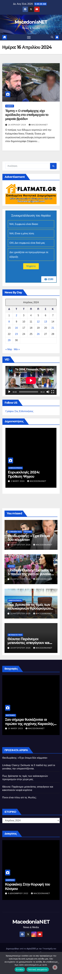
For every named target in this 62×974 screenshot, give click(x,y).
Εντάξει (19, 969)
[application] (31, 380)
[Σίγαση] (47, 391)
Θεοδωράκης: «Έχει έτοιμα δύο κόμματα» (29, 538)
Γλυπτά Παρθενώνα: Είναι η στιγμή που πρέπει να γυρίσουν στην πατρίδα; (29, 472)
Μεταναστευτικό (15, 635)
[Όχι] (58, 962)
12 (38, 321)
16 (16, 328)
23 (16, 334)
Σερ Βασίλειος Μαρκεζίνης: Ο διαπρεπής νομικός (27, 721)
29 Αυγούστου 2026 (20, 545)
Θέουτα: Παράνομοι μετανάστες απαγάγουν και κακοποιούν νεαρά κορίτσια (29, 643)
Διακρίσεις (10, 880)
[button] (52, 37)
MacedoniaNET (31, 22)
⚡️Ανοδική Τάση (14, 532)
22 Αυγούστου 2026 (20, 613)
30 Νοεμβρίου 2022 (18, 893)
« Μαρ (8, 349)
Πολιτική (27, 532)
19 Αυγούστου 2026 (20, 648)
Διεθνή (11, 566)
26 (38, 334)
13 (45, 321)
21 (52, 328)
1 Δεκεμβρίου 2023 (21, 477)
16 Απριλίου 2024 (17, 125)
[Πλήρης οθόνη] (52, 391)
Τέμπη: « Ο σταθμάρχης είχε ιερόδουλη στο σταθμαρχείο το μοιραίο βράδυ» (26, 115)
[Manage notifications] (55, 967)
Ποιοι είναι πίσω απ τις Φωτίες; (19, 797)
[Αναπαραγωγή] (9, 391)
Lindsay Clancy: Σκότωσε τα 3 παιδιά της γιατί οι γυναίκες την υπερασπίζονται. (30, 574)
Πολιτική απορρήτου (38, 969)
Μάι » (17, 349)
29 (9, 340)
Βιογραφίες (10, 715)
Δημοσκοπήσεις (15, 463)
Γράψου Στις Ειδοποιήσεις (19, 411)
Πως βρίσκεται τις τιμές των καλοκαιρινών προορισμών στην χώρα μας (29, 608)
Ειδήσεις (9, 106)
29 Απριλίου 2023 (17, 728)
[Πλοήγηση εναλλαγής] (29, 37)
